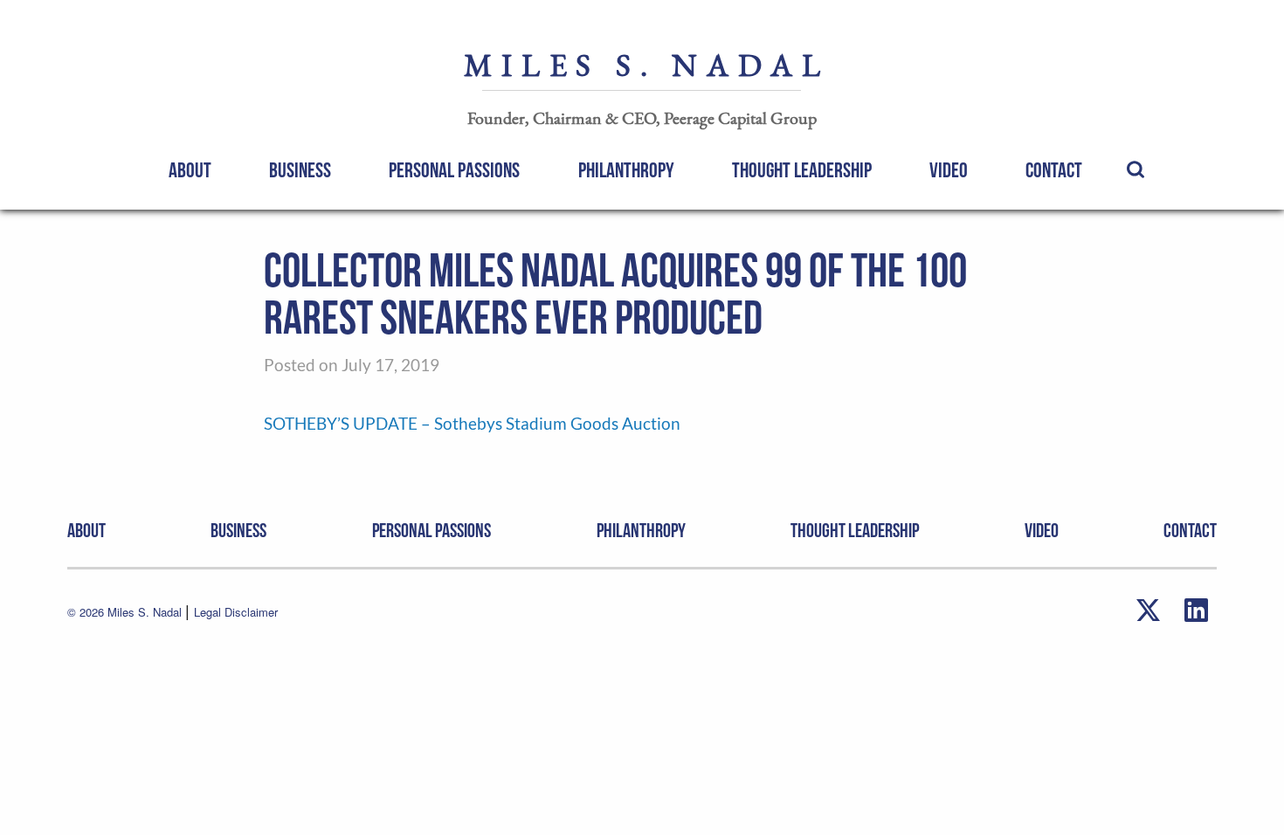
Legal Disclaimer (236, 612)
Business (300, 170)
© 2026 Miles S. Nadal (126, 612)
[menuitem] (190, 170)
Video (948, 170)
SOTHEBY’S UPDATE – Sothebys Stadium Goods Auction (472, 423)
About (190, 170)
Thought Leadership (802, 170)
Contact (1053, 170)
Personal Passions (454, 170)
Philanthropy (626, 170)
